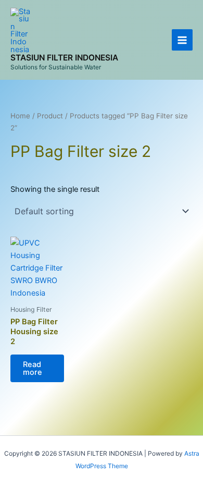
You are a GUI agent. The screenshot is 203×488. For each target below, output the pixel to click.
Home (20, 116)
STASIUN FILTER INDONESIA (64, 58)
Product (50, 116)
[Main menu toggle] (182, 39)
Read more (32, 368)
